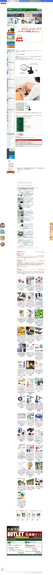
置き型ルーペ (22, 12)
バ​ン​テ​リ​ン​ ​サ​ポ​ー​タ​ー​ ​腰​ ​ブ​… (23, 518)
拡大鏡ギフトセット (10, 78)
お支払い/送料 (9, 144)
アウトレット (9, 117)
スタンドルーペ (32, 26)
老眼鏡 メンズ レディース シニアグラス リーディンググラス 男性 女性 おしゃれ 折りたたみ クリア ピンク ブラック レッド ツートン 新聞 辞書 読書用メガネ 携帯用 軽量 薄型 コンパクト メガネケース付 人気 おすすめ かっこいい (39, 439)
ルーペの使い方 (9, 138)
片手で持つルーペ (18, 12)
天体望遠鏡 (9, 99)
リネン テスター (10, 85)
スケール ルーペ (10, 80)
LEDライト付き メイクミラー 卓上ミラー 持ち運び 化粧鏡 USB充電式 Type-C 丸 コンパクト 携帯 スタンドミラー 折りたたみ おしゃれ (39, 371)
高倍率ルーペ (9, 12)
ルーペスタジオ (22, 26)
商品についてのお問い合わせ (21, 185)
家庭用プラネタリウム (10, 108)
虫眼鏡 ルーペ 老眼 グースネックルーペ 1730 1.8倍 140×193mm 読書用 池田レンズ (28, 191)
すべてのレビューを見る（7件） (41, 251)
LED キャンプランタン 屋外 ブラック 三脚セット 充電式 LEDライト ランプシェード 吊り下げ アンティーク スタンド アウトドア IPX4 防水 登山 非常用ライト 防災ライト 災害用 (30, 372)
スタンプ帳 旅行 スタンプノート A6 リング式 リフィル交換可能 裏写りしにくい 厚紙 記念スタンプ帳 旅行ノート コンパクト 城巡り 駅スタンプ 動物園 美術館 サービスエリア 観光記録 (30, 287)
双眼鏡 (9, 100)
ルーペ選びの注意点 (9, 137)
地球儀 (9, 126)
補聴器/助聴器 (9, 116)
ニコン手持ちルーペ (10, 74)
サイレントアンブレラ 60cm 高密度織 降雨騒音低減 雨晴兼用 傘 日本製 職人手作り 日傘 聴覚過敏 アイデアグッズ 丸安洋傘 (22, 354)
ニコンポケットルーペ (10, 57)
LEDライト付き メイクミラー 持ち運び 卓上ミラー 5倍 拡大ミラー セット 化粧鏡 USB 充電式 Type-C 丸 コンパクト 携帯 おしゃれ (30, 354)
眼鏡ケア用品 (9, 121)
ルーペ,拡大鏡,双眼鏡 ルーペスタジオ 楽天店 (17, 9)
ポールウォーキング (10, 131)
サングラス (35, 12)
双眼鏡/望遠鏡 (31, 12)
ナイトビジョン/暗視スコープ (11, 107)
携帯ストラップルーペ (10, 90)
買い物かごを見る (39, 9)
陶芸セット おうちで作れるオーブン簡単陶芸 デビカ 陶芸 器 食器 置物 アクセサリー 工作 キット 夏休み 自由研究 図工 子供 (21, 320)
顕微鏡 (9, 61)
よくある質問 (9, 135)
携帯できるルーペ (26, 12)
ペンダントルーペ (10, 91)
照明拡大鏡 (9, 67)
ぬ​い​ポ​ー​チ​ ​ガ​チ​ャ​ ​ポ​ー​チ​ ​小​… (33, 518)
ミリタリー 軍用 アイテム (11, 104)
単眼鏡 (9, 105)
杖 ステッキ (9, 132)
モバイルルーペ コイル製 (11, 95)
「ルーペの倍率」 (35, 59)
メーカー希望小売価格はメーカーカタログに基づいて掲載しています (27, 187)
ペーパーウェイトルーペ (11, 84)
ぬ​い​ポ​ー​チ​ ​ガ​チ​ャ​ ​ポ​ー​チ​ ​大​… (28, 518)
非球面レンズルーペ (10, 73)
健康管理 (9, 122)
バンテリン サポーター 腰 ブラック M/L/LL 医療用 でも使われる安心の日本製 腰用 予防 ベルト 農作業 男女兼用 (39, 472)
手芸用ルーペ (9, 68)
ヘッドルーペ (9, 63)
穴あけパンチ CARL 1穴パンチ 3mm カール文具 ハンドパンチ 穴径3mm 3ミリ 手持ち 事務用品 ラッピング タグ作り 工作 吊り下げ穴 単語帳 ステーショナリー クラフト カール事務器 (21, 304)
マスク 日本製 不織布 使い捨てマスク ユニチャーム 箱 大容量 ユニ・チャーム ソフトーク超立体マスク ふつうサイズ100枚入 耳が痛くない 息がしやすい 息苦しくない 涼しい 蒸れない (39, 423)
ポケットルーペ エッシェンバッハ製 (11, 96)
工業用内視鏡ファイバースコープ (11, 112)
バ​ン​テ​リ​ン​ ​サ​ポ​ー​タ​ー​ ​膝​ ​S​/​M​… (18, 518)
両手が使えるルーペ (13, 12)
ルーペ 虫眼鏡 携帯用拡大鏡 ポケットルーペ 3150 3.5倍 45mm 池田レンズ (39, 487)
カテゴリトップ (17, 26)
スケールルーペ (10, 52)
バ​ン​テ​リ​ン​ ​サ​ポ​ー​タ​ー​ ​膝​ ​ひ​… (38, 518)
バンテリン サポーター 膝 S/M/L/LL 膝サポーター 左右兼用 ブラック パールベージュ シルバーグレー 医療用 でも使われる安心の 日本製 (21, 488)
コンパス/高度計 (10, 127)
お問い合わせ (9, 141)
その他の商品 (39, 12)
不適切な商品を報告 (28, 185)
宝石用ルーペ (9, 56)
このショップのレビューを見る (41, 252)
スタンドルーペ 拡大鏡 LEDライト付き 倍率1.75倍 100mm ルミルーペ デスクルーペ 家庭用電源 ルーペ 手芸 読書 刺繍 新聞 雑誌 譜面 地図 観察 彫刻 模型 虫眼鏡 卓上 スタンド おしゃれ (28, 241)
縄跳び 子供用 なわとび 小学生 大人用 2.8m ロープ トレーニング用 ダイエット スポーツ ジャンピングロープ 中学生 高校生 (21, 405)
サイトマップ (9, 147)
